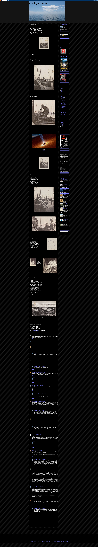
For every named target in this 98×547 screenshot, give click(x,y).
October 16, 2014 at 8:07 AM (42, 378)
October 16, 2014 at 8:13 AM (42, 410)
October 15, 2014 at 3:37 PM (41, 335)
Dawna (33, 434)
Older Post (56, 529)
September (62, 117)
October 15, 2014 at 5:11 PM (40, 385)
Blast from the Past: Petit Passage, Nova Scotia (65, 209)
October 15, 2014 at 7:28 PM (44, 401)
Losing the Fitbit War (63, 111)
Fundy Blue (35, 353)
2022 (61, 88)
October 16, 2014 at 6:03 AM (38, 450)
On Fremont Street (65, 214)
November (62, 97)
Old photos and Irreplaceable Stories (63, 107)
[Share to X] (42, 330)
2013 (61, 125)
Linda (32, 346)
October (62, 98)
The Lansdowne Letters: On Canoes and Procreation (63, 110)
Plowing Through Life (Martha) (36, 401)
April (61, 121)
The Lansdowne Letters (62, 131)
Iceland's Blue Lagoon (63, 101)
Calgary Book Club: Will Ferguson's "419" (65, 219)
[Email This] (41, 330)
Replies (34, 351)
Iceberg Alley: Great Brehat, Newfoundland (65, 203)
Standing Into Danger (38, 3)
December (62, 96)
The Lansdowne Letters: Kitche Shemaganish (63, 106)
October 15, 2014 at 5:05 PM (41, 372)
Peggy (33, 450)
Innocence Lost (63, 103)
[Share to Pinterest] (44, 330)
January (62, 124)
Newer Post (32, 529)
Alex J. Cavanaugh (34, 335)
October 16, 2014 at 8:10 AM (42, 393)
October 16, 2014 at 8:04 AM (42, 353)
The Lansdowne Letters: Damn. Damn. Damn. (63, 102)
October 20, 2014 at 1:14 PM (40, 486)
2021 (61, 89)
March (62, 122)
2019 (61, 91)
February (62, 123)
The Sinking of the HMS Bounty (65, 189)
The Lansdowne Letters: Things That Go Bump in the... (63, 100)
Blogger (67, 541)
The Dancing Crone (34, 372)
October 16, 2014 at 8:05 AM (42, 366)
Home (44, 529)
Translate (65, 35)
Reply (32, 338)
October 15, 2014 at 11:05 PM (38, 434)
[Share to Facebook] (43, 330)
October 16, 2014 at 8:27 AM (42, 459)
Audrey (33, 500)
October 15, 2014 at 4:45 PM (37, 346)
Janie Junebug (34, 385)
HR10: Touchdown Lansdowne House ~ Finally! (65, 184)
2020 (61, 90)
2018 (61, 92)
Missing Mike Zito (65, 179)
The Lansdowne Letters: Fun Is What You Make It (63, 113)
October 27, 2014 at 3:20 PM (38, 500)
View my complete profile (62, 30)
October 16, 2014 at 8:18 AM (42, 426)
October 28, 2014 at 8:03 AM (42, 508)
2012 (61, 126)
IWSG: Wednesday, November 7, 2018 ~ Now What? (65, 194)
